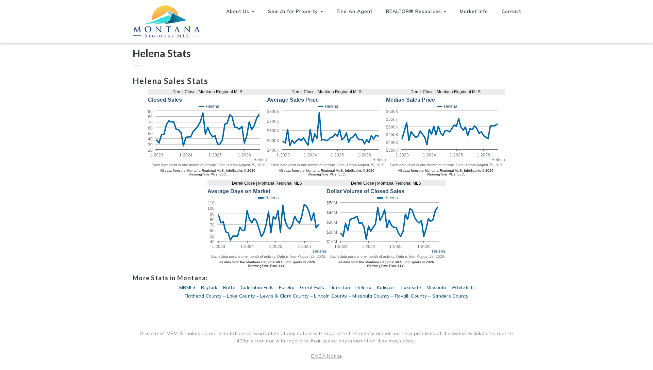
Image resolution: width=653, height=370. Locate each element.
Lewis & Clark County (284, 296)
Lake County (241, 296)
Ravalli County (411, 296)
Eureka (287, 287)
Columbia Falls (257, 287)
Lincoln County (330, 296)
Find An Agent (354, 11)
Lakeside (411, 287)
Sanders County (450, 296)
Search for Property (294, 11)
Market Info (474, 11)
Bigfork (209, 287)
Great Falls (312, 287)
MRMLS (187, 287)
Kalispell (386, 287)
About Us (238, 11)
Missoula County (370, 296)
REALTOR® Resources (414, 11)
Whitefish (462, 287)
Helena (363, 287)
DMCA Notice (326, 356)
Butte (229, 287)
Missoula (436, 287)
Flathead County (203, 296)
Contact (511, 11)
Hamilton (340, 287)
